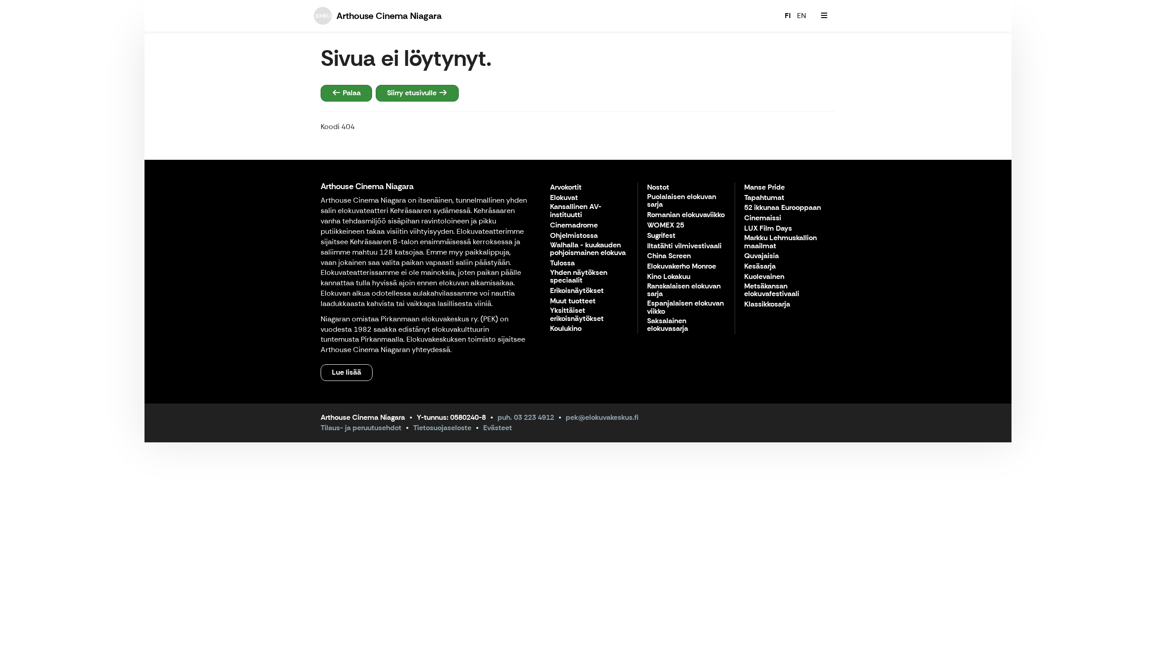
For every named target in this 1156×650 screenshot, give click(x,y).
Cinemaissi (762, 218)
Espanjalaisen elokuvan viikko (685, 307)
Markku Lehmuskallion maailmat (780, 242)
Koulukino (566, 329)
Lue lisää (346, 372)
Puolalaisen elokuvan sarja (681, 201)
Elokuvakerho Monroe (681, 266)
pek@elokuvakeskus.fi (602, 417)
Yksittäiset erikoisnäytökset (577, 314)
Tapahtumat (764, 198)
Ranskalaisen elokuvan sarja (684, 290)
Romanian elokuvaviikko (686, 215)
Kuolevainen (764, 277)
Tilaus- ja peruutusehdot (361, 427)
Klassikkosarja (767, 304)
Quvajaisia (761, 256)
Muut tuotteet (573, 301)
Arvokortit (566, 187)
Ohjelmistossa (574, 236)
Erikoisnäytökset (577, 291)
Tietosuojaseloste (442, 427)
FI (788, 15)
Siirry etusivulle (412, 93)
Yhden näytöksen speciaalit (578, 277)
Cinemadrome (574, 225)
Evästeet (497, 427)
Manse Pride (764, 187)
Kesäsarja (760, 266)
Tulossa (562, 263)
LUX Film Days (768, 228)
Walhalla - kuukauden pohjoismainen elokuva (588, 249)
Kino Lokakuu (668, 277)
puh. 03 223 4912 (526, 417)
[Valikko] (824, 16)
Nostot (658, 187)
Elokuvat (564, 198)
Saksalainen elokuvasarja (667, 325)
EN (801, 15)
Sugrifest (661, 236)
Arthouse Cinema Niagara (367, 186)
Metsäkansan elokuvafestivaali (771, 290)
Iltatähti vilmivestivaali (684, 246)
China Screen (669, 256)
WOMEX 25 (665, 225)
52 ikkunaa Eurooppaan (782, 208)
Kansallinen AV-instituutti (575, 211)
